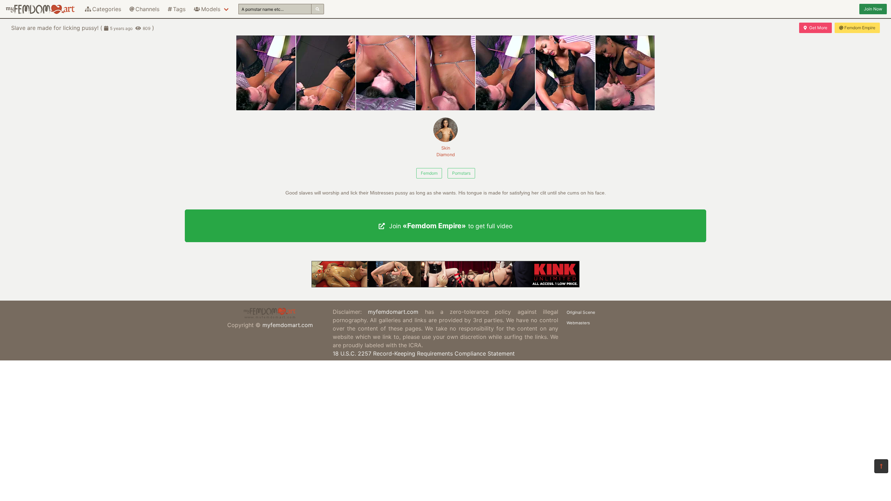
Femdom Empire (859, 27)
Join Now (873, 8)
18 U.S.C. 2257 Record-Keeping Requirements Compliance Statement (424, 353)
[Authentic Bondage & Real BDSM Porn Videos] (445, 285)
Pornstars (461, 173)
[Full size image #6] (625, 72)
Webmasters (578, 322)
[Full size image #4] (505, 72)
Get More (818, 27)
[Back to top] (881, 466)
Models (210, 9)
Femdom (429, 173)
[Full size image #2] (385, 72)
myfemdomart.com (287, 324)
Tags (179, 9)
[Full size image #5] (565, 72)
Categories (106, 9)
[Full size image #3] (445, 72)
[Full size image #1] (325, 72)
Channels (147, 9)
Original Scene (581, 312)
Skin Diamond (445, 151)
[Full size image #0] (265, 72)
